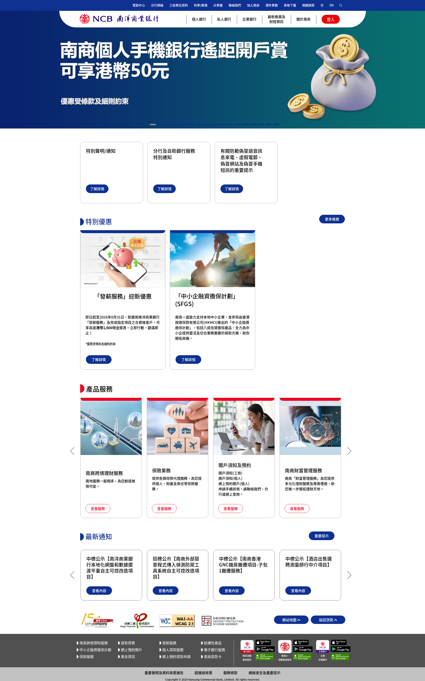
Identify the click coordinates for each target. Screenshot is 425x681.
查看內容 (99, 590)
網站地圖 (289, 619)
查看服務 (98, 508)
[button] (153, 124)
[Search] (341, 5)
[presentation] (72, 451)
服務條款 (230, 672)
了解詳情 (97, 188)
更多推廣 (332, 219)
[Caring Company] (97, 620)
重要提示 (322, 535)
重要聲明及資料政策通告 (164, 672)
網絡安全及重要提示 (264, 672)
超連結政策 (203, 672)
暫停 (187, 124)
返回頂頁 (326, 619)
